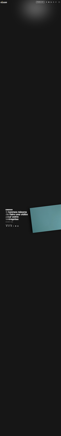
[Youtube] (49, 2)
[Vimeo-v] (46, 2)
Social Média (10, 209)
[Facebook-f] (56, 2)
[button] (7, 226)
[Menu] (59, 2)
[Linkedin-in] (51, 2)
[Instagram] (53, 2)
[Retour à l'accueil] (4, 2)
